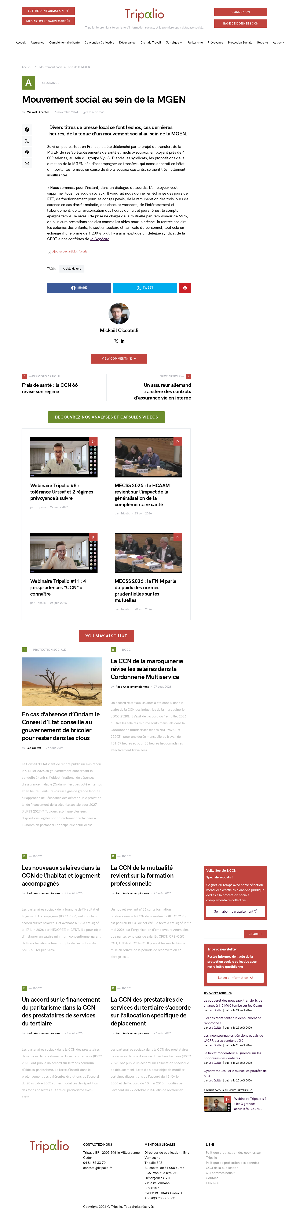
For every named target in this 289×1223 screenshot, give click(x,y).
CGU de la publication (222, 1168)
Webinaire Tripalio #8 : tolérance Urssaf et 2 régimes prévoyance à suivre (61, 492)
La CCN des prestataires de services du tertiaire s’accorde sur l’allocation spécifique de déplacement (151, 1011)
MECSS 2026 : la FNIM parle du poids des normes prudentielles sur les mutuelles (145, 590)
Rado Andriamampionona (132, 687)
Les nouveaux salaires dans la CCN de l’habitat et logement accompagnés (61, 876)
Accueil (26, 67)
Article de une (72, 268)
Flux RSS (212, 1183)
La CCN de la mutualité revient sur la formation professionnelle (142, 876)
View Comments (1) (117, 358)
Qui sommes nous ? (220, 1173)
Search (255, 934)
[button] (67, 252)
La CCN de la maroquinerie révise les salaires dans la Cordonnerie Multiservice (147, 669)
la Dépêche (99, 239)
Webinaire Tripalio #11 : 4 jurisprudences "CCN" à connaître (58, 587)
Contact (212, 1178)
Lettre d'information (46, 11)
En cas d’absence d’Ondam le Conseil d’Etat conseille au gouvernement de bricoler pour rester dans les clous (61, 726)
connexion (240, 12)
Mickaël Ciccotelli (38, 112)
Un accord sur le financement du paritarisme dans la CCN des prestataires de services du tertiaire (61, 1011)
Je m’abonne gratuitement (233, 912)
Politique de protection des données (232, 1163)
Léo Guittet (34, 748)
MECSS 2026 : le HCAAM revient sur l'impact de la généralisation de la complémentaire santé (142, 495)
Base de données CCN (241, 23)
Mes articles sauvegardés (48, 21)
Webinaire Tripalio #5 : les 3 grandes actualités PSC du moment (250, 1104)
